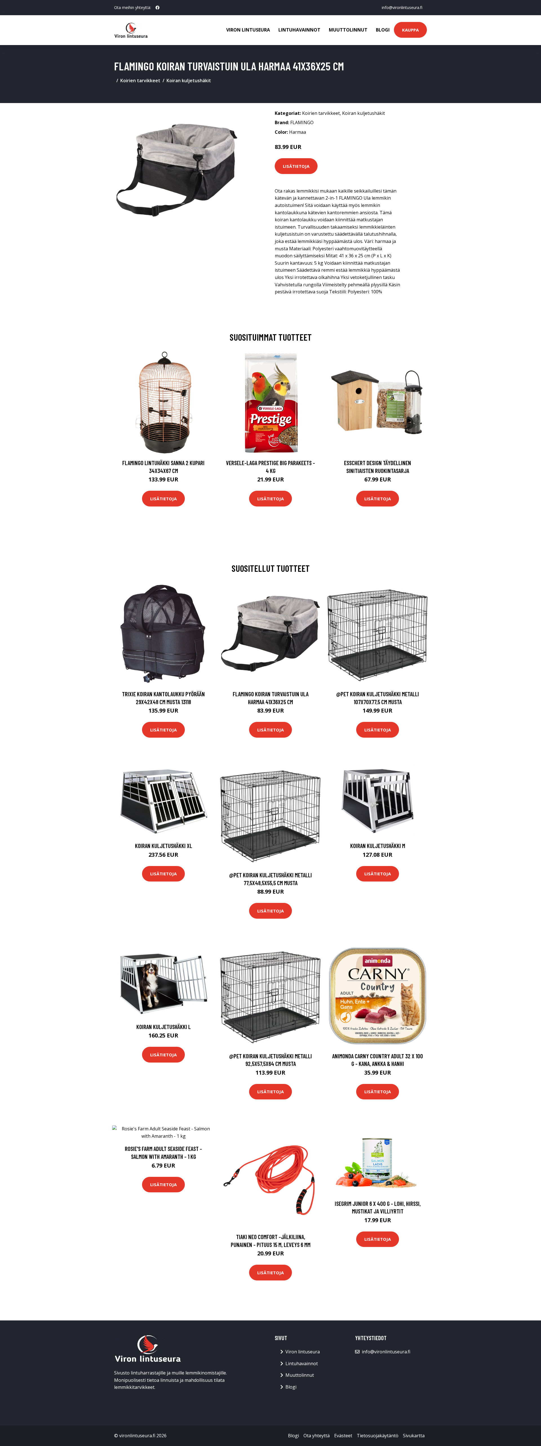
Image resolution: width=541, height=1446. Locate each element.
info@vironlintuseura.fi (402, 7)
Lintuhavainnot (299, 30)
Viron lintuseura (248, 30)
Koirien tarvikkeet (140, 80)
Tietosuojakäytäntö (377, 1435)
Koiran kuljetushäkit (189, 80)
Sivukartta (414, 1435)
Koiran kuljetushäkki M (377, 845)
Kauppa (410, 30)
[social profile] (157, 7)
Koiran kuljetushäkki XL (163, 845)
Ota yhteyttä (316, 1435)
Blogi (383, 30)
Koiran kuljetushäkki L (163, 1026)
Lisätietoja (296, 166)
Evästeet (343, 1435)
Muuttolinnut (348, 30)
